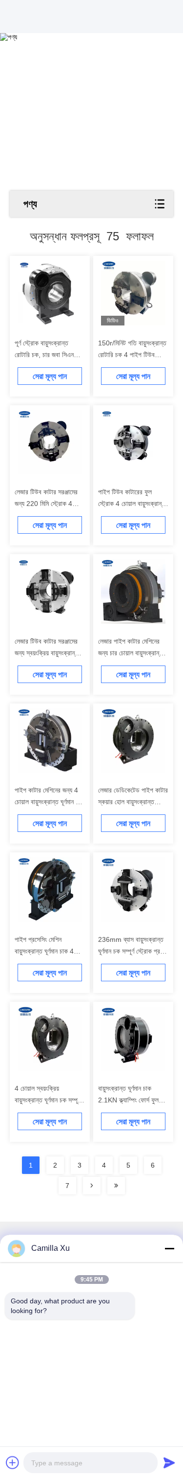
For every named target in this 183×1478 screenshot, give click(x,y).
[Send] (169, 1462)
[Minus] (169, 1248)
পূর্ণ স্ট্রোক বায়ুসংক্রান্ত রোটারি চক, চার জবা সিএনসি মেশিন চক (47, 354)
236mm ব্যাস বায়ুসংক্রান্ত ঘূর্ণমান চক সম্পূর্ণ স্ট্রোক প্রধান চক (132, 951)
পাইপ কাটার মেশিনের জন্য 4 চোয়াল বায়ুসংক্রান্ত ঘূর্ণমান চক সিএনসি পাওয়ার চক (48, 801)
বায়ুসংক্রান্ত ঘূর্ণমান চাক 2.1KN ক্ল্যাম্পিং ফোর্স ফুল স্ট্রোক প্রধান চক (128, 1100)
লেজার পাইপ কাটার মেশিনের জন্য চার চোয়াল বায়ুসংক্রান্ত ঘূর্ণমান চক (130, 652)
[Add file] (13, 1462)
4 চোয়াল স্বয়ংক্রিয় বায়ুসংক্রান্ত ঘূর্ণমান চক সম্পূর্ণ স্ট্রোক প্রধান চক (48, 1100)
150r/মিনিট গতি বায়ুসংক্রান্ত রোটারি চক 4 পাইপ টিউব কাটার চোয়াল (132, 354)
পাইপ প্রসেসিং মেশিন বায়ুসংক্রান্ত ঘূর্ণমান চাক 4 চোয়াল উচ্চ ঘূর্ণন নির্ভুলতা (44, 951)
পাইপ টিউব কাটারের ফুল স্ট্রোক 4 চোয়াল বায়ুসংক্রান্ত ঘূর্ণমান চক (131, 503)
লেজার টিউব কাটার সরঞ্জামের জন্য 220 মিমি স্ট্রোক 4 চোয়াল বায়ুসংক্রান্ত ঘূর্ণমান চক (48, 503)
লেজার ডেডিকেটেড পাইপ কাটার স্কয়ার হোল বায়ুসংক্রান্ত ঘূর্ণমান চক (133, 801)
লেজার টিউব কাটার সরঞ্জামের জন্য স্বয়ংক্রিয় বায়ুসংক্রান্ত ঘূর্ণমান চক (47, 652)
